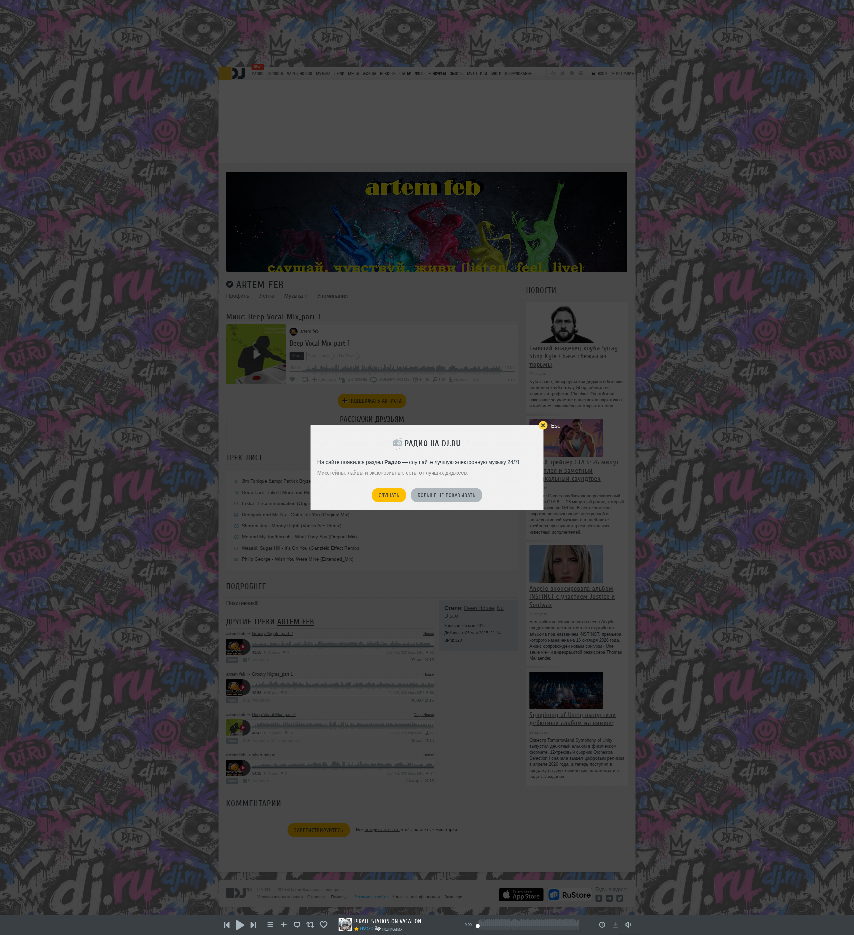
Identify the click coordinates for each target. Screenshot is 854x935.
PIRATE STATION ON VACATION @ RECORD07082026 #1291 (391, 921)
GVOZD (366, 928)
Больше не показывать (447, 495)
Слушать (389, 495)
